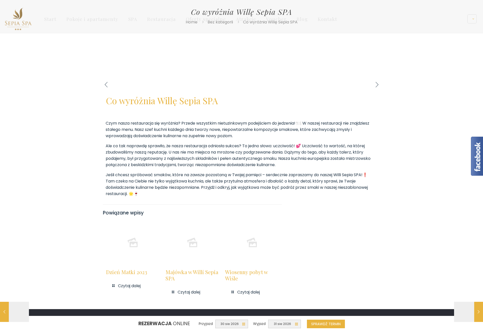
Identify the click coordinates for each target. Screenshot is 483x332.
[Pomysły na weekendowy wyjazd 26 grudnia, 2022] (14, 312)
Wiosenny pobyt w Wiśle (246, 275)
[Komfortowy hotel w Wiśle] (18, 19)
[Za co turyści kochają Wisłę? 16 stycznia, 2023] (468, 312)
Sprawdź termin (326, 323)
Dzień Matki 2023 (126, 271)
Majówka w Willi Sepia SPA (192, 275)
